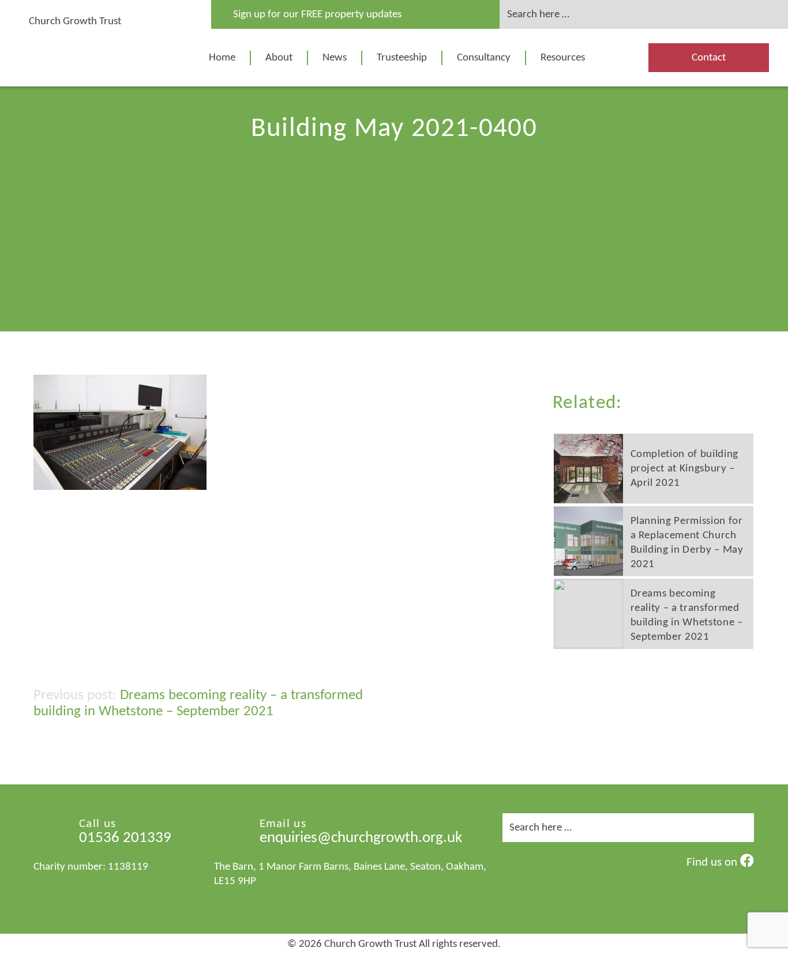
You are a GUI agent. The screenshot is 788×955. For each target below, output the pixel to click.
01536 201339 (125, 838)
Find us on (713, 862)
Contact (709, 57)
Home (222, 57)
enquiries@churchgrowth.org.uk (361, 838)
